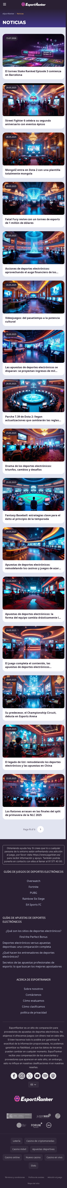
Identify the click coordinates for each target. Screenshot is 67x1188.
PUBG (33, 893)
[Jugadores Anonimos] (57, 1116)
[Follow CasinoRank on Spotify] (45, 1076)
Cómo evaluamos (33, 1000)
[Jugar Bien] (43, 1116)
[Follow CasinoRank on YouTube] (37, 1076)
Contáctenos (33, 995)
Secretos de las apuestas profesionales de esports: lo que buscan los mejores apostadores (32, 964)
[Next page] (40, 829)
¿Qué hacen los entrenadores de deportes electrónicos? (28, 954)
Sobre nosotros (33, 989)
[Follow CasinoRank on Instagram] (22, 1076)
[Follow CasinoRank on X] (29, 1076)
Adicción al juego (55, 1177)
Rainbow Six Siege (33, 898)
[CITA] (21, 1125)
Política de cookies (36, 1177)
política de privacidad (33, 1012)
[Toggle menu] (4, 4)
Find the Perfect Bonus (33, 937)
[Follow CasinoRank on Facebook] (14, 1076)
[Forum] (36, 1125)
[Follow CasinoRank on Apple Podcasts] (53, 1076)
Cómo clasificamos (33, 1006)
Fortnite (33, 887)
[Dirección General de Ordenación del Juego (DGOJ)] (19, 1116)
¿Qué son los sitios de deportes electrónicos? (33, 931)
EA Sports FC (33, 904)
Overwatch (33, 881)
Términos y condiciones (15, 1177)
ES (32, 1084)
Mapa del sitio (34, 1183)
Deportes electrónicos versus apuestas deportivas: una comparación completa (27, 945)
